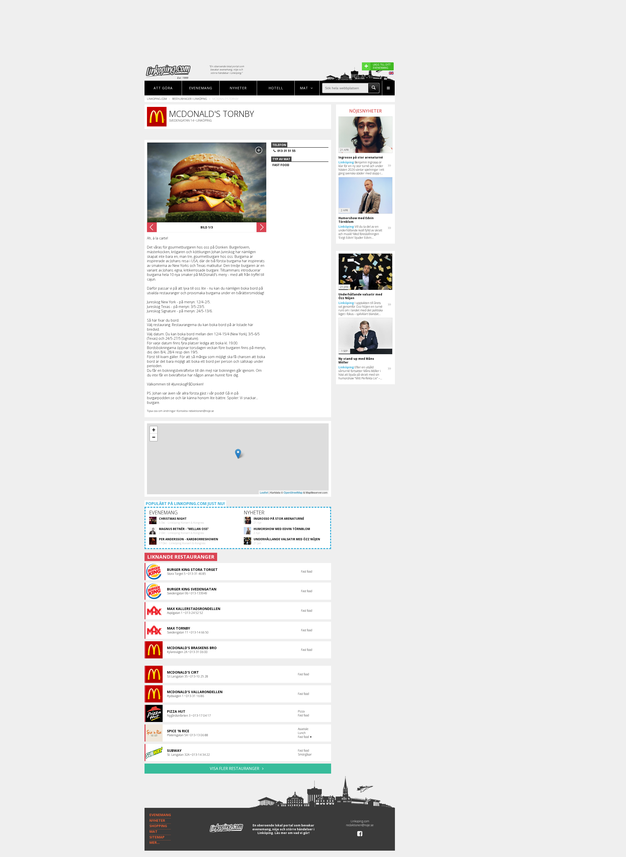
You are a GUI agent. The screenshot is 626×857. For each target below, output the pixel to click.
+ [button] (153, 430)
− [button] (153, 437)
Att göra (163, 88)
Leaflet (264, 492)
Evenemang (200, 88)
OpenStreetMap (293, 492)
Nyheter (238, 88)
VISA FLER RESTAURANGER (235, 768)
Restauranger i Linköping (189, 99)
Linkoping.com (157, 99)
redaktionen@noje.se (360, 825)
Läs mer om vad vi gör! (292, 833)
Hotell (275, 88)
